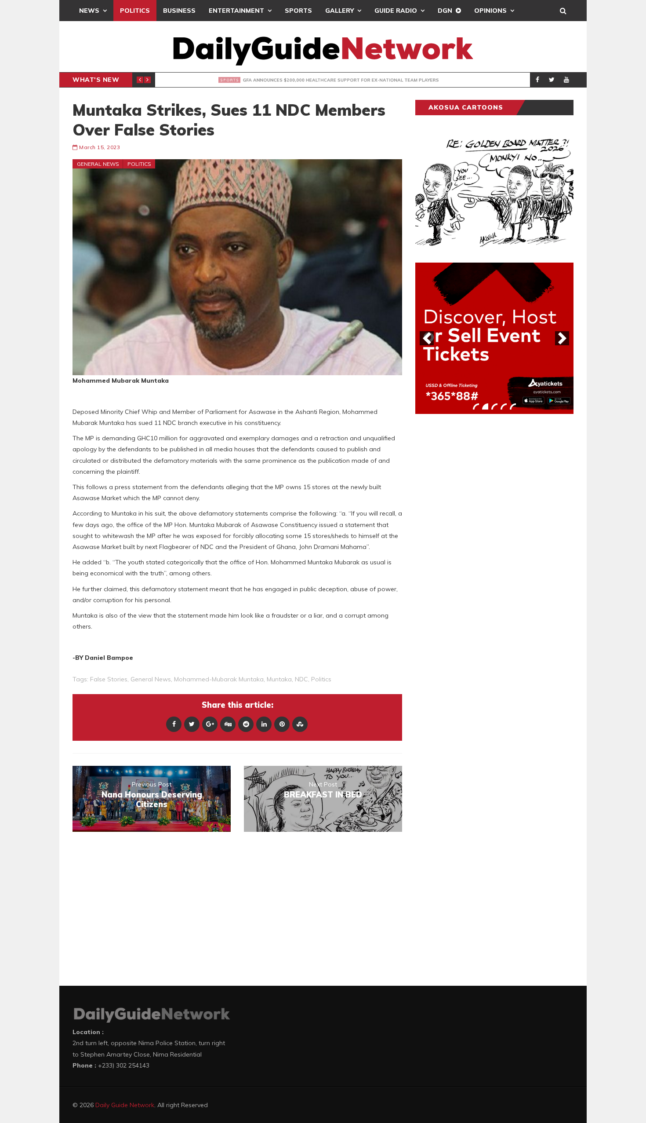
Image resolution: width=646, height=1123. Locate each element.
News (89, 11)
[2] (485, 406)
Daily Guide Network (124, 1105)
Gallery (339, 11)
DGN (445, 11)
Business (179, 11)
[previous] (427, 338)
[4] (504, 406)
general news (151, 679)
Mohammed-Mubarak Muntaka (219, 679)
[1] (476, 406)
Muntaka (279, 679)
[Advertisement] (481, 558)
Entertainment (236, 11)
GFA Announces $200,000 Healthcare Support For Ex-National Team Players (333, 80)
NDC (301, 679)
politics (321, 679)
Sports (298, 11)
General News (98, 164)
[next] (562, 338)
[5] (513, 406)
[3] (494, 406)
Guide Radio (395, 11)
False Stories (108, 679)
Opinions (490, 11)
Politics (135, 11)
